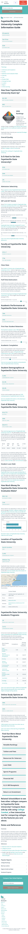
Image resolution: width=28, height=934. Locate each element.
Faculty (4, 71)
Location (4, 83)
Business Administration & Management (6, 655)
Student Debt (5, 79)
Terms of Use (4, 921)
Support (2, 907)
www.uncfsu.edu (12, 600)
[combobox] (15, 2)
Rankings (4, 67)
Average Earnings (6, 81)
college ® (6, 2)
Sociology (4, 680)
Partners (2, 913)
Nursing (4, 659)
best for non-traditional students (13, 128)
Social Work (4, 678)
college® (4, 900)
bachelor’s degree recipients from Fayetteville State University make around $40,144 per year (13, 512)
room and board (19, 460)
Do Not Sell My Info (5, 926)
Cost (3, 77)
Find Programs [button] (23, 2)
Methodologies (4, 910)
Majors (4, 85)
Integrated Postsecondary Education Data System (14, 850)
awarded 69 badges (22, 132)
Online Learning (6, 86)
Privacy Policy (4, 922)
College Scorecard (6, 848)
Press (2, 904)
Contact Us (3, 905)
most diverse (17, 126)
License (4, 854)
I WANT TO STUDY (6, 881)
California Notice (5, 924)
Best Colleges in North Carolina (10, 148)
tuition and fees (9, 460)
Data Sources (3, 908)
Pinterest (3, 916)
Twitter (3, 915)
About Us (3, 902)
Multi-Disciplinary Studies (4, 650)
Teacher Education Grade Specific (5, 674)
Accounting (4, 683)
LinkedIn (3, 919)
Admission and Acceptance (8, 70)
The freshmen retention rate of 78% (10, 330)
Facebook (3, 918)
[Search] (15, 2)
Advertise (3, 912)
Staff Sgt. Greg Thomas (16, 852)
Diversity (4, 75)
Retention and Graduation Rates (10, 73)
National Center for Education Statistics (11, 846)
